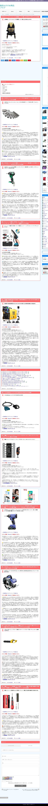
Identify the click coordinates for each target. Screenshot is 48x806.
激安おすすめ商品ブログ (29, 94)
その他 (4, 91)
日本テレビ (5, 87)
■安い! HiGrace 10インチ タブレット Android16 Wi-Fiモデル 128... (12, 380)
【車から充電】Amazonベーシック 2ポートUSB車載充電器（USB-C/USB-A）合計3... (15, 375)
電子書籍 (44, 236)
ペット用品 (45, 239)
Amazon (9, 42)
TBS (4, 88)
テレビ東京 (5, 90)
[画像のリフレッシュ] (13, 777)
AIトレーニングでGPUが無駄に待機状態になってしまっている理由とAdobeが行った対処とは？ (17, 377)
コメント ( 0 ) (30, 745)
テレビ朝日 (5, 89)
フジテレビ (5, 86)
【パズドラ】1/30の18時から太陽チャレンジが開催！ (10, 385)
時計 (44, 233)
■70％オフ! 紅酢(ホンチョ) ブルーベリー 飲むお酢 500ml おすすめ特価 (11, 790)
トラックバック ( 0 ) (11, 745)
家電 (44, 197)
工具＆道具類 (7, 14)
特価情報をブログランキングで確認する (10, 40)
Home (3, 14)
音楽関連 (44, 228)
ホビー (44, 208)
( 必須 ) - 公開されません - (7, 759)
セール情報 (45, 241)
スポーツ (44, 223)
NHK (4, 85)
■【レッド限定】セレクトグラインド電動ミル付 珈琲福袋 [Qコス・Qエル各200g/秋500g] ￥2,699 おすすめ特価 (29, 790)
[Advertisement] (20, 71)
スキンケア (45, 220)
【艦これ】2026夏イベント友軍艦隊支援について (10, 379)
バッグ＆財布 (45, 226)
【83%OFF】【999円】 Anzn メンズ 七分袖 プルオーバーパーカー (12, 374)
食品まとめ (45, 213)
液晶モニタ (45, 203)
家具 (44, 216)
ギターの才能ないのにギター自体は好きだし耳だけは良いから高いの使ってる (14, 386)
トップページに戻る (4, 797)
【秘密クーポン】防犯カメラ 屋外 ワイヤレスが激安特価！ (11, 378)
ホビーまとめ (45, 210)
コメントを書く (18, 57)
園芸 (44, 231)
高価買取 (44, 244)
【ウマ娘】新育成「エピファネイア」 (8, 384)
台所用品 (44, 215)
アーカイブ (44, 257)
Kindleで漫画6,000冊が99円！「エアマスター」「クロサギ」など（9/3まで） (14, 376)
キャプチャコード (9, 781)
